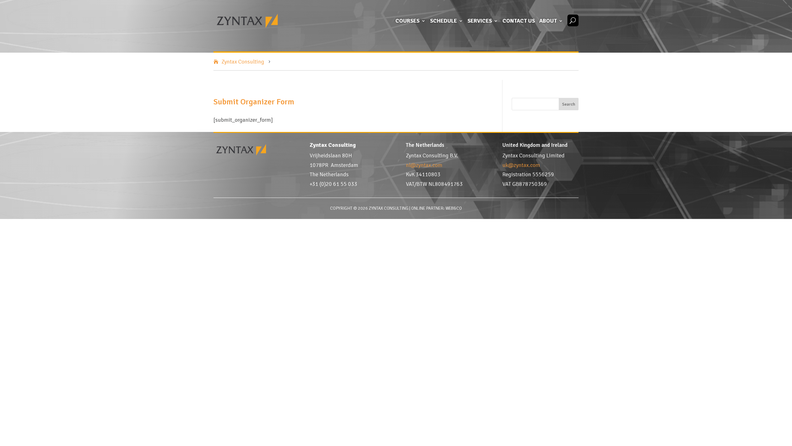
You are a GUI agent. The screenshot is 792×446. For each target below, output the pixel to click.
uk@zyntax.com (521, 165)
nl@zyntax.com (424, 165)
